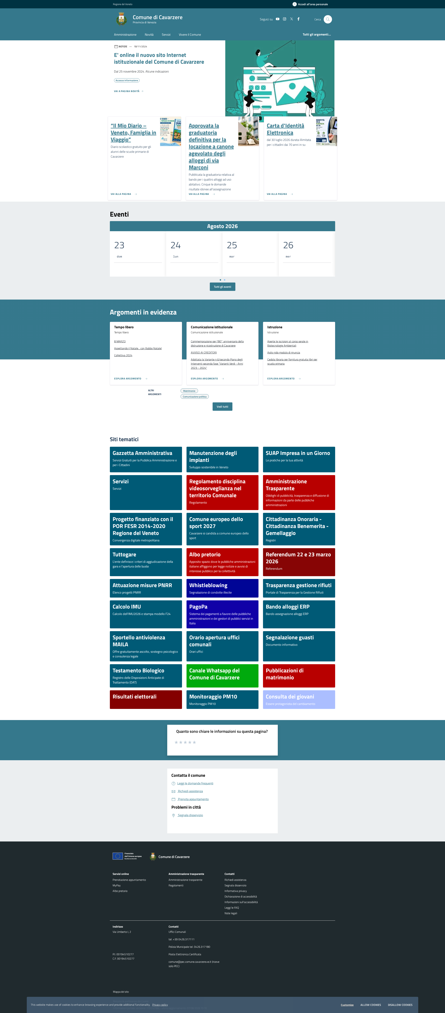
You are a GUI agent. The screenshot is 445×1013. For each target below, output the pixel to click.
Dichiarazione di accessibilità (241, 896)
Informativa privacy (236, 891)
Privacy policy (160, 1005)
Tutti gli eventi (222, 287)
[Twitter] (290, 19)
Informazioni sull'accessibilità (241, 902)
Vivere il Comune (190, 34)
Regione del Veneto (122, 4)
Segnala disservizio (235, 885)
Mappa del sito (121, 992)
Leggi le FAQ (232, 907)
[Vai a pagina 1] (220, 280)
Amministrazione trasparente (185, 880)
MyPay (117, 885)
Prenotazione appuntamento (129, 880)
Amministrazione (125, 34)
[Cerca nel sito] (328, 19)
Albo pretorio (120, 891)
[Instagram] (283, 19)
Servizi (166, 34)
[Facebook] (297, 19)
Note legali (231, 913)
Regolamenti (176, 885)
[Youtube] (276, 19)
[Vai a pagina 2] (224, 280)
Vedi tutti (222, 406)
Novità (149, 34)
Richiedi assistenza (235, 880)
